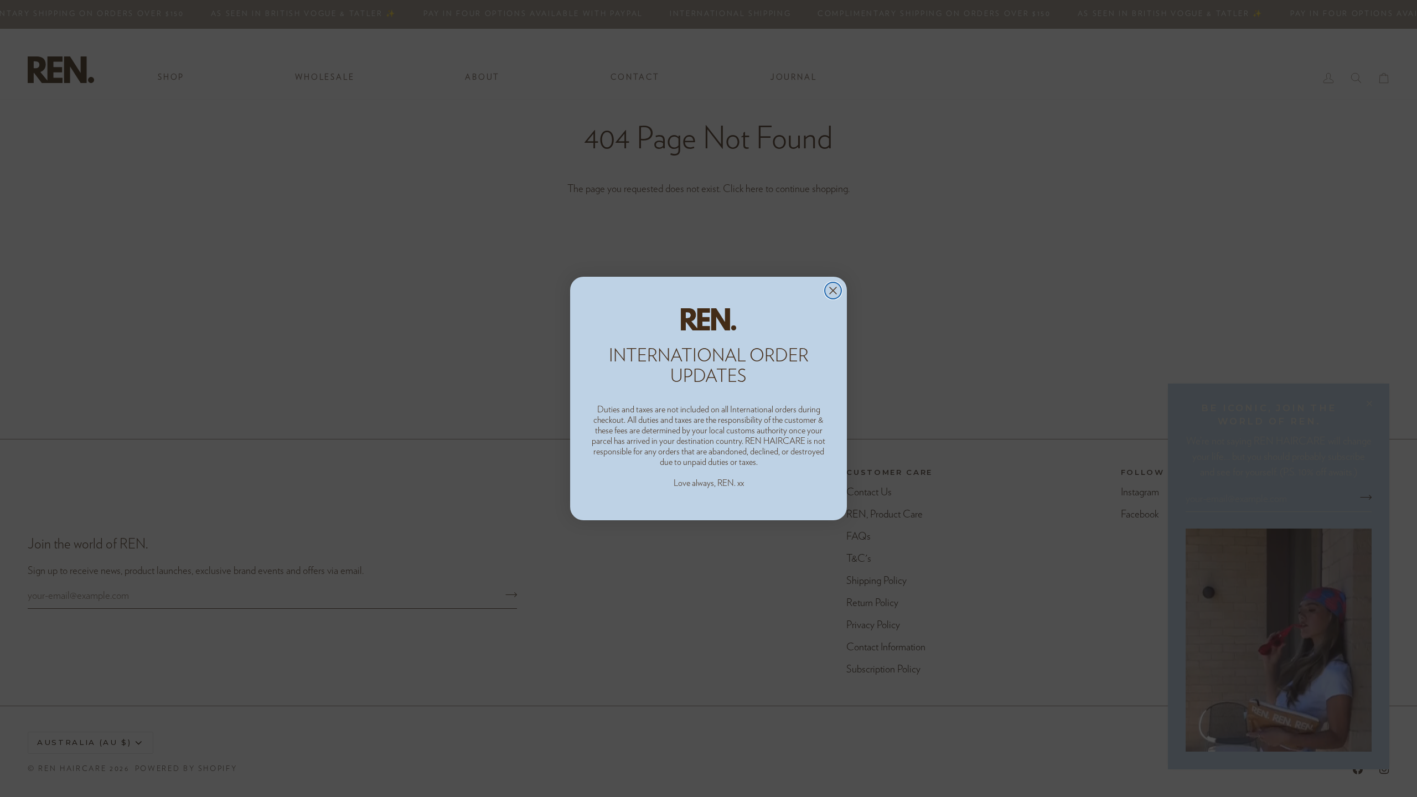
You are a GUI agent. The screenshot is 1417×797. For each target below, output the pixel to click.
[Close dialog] (833, 290)
